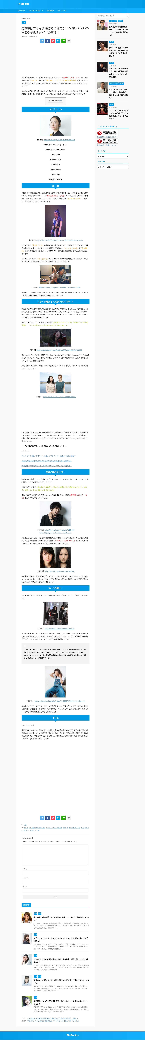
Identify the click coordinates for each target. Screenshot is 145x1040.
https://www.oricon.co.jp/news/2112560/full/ (59, 397)
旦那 (78, 828)
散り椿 (74, 828)
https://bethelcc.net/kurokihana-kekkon (59, 571)
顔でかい (26, 830)
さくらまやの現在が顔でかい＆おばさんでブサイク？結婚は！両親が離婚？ (49, 456)
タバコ (26, 828)
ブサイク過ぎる (57, 828)
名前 (25, 869)
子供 (70, 828)
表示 (60, 100)
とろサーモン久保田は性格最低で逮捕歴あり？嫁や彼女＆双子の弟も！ (52, 1018)
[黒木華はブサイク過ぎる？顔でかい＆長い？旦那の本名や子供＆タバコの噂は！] (58, 41)
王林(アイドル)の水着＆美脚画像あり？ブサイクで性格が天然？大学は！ (53, 1021)
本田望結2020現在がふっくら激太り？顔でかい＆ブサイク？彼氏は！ (47, 466)
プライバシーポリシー (36, 10)
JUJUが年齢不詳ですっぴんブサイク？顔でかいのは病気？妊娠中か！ (47, 461)
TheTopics (23, 3)
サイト (25, 886)
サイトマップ (61, 10)
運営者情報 (50, 10)
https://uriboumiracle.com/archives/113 (59, 629)
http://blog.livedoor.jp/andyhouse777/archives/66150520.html (59, 240)
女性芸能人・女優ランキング (106, 137)
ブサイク (49, 828)
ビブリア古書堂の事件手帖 (37, 828)
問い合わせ (21, 10)
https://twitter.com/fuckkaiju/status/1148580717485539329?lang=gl (59, 701)
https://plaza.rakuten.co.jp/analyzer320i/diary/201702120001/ (59, 350)
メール (25, 878)
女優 (25, 825)
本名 (82, 828)
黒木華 (37, 830)
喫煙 (64, 828)
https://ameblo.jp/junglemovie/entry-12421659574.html (59, 288)
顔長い (32, 830)
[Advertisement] (55, 60)
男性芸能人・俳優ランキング (106, 145)
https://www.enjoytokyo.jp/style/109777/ (59, 140)
